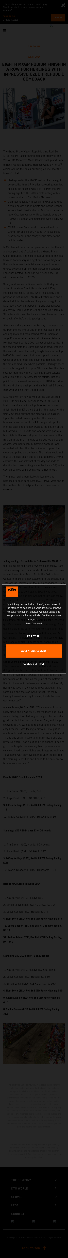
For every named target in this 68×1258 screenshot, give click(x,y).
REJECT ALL (34, 636)
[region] (34, 628)
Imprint (39, 623)
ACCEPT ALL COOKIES (34, 651)
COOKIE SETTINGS (34, 664)
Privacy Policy (31, 623)
